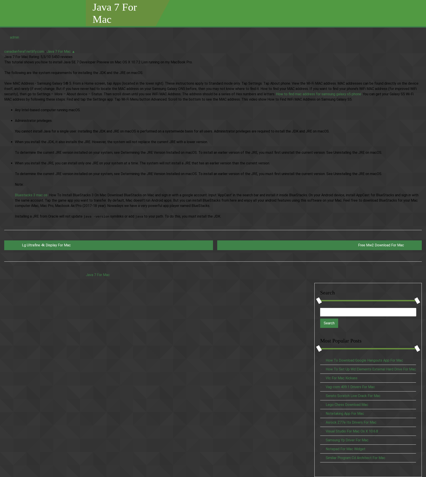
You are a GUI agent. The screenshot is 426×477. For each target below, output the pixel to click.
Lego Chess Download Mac (347, 405)
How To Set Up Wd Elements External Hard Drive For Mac (371, 369)
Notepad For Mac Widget (345, 449)
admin (14, 37)
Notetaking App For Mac (345, 413)
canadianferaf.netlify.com (24, 51)
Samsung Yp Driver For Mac (347, 440)
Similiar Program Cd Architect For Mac (355, 458)
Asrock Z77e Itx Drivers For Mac (351, 422)
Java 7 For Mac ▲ (61, 51)
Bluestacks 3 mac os (31, 195)
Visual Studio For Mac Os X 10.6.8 (352, 431)
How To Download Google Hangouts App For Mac (364, 360)
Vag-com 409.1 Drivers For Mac (350, 387)
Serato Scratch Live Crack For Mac (353, 396)
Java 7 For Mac (115, 13)
